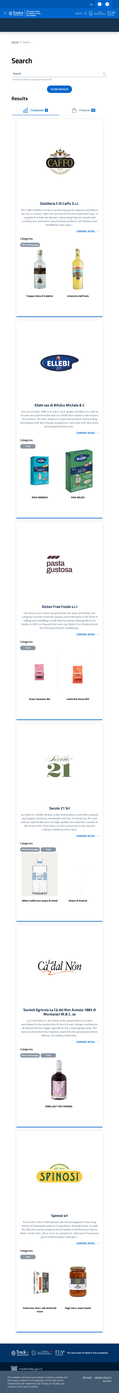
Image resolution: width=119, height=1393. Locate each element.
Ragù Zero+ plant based (78, 1308)
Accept (107, 1381)
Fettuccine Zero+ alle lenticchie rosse (39, 1309)
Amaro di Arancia (78, 900)
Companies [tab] (39, 110)
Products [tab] (87, 110)
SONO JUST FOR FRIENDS (58, 1106)
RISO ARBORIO (40, 497)
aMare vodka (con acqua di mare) (39, 900)
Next (101, 474)
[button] (85, 13)
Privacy (88, 1377)
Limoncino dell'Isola (78, 296)
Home (15, 42)
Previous (17, 474)
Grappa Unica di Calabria (40, 296)
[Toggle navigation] (5, 13)
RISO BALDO (77, 497)
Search (17, 73)
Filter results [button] (59, 89)
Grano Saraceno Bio (39, 699)
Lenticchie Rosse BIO (77, 699)
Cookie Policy (103, 1377)
